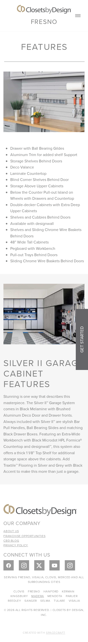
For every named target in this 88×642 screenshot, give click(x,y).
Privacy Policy (15, 545)
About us (11, 531)
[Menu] (78, 15)
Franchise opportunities (24, 536)
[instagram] (24, 565)
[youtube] (54, 565)
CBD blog (11, 540)
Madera (37, 596)
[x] (39, 565)
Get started (82, 339)
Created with (44, 633)
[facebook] (8, 565)
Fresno (44, 21)
